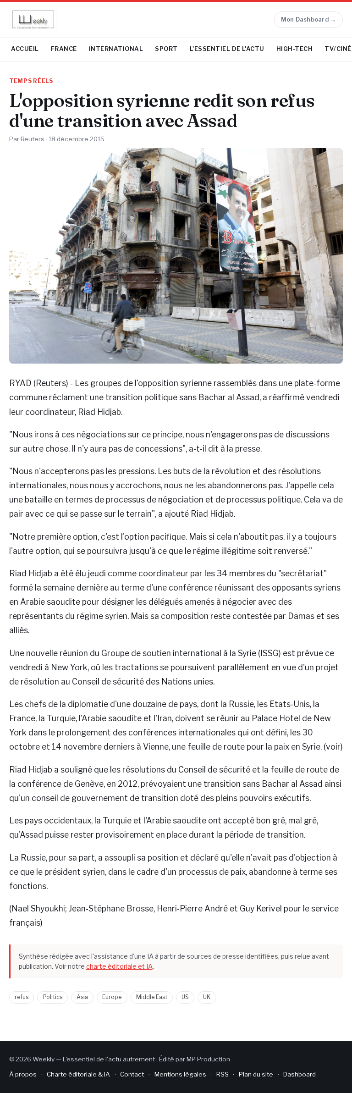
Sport (166, 48)
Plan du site (256, 1074)
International (116, 48)
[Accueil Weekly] (33, 19)
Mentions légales (180, 1074)
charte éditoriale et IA (119, 966)
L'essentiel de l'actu (227, 48)
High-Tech (294, 48)
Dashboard (299, 1074)
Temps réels (31, 81)
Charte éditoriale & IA (78, 1074)
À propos (23, 1074)
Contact (132, 1074)
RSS (222, 1074)
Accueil (25, 48)
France (64, 48)
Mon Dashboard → (308, 19)
